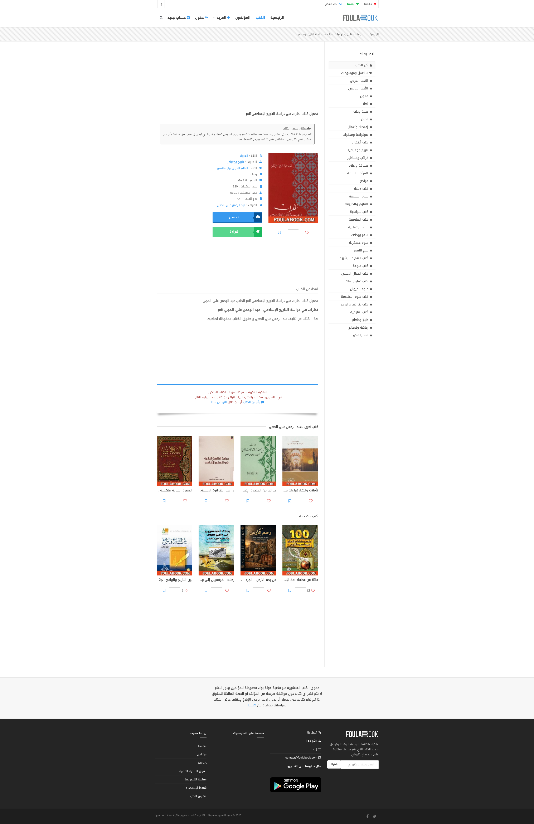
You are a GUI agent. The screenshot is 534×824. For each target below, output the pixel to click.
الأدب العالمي (358, 88)
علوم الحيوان (359, 289)
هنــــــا (252, 705)
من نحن (202, 754)
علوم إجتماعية (358, 227)
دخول (200, 17)
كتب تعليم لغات (357, 281)
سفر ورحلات (359, 235)
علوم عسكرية (358, 242)
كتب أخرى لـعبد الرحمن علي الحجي (293, 426)
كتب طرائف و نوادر (354, 304)
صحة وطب (360, 111)
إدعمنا (314, 749)
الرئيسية (277, 17)
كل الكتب (361, 65)
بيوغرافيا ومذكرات (355, 134)
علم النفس (360, 250)
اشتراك (334, 764)
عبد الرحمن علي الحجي (231, 205)
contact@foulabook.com (301, 757)
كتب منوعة (360, 266)
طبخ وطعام (360, 320)
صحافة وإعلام (358, 165)
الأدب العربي (359, 80)
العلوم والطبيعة (356, 204)
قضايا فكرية (359, 335)
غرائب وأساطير (357, 157)
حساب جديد (177, 17)
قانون (364, 96)
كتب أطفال (360, 142)
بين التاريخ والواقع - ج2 (175, 580)
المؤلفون (243, 17)
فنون (364, 119)
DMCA (202, 763)
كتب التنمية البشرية (354, 258)
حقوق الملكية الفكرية (193, 771)
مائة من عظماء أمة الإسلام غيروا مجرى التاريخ (300, 580)
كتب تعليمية (359, 312)
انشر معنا (312, 741)
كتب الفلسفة (358, 219)
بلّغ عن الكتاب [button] (251, 402)
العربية (244, 156)
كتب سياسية (359, 212)
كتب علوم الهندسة (354, 296)
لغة (365, 103)
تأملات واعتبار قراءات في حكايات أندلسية (300, 491)
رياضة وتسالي (358, 327)
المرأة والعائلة (357, 173)
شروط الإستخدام (196, 788)
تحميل (234, 217)
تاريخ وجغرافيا (344, 34)
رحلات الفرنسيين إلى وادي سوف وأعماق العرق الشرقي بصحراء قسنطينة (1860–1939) (216, 580)
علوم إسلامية (358, 196)
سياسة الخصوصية (195, 779)
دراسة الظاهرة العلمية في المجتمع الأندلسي (216, 491)
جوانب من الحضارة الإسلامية (258, 491)
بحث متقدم (331, 4)
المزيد (221, 17)
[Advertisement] (237, 81)
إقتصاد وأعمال (358, 127)
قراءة (233, 231)
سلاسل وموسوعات (354, 73)
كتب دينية (361, 188)
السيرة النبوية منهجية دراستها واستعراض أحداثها (174, 491)
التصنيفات (360, 34)
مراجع (364, 181)
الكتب (260, 17)
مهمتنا (368, 4)
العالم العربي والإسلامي (232, 168)
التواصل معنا (219, 402)
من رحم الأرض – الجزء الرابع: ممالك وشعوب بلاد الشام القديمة (258, 580)
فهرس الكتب (198, 796)
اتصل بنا (313, 733)
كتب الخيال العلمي (354, 273)
